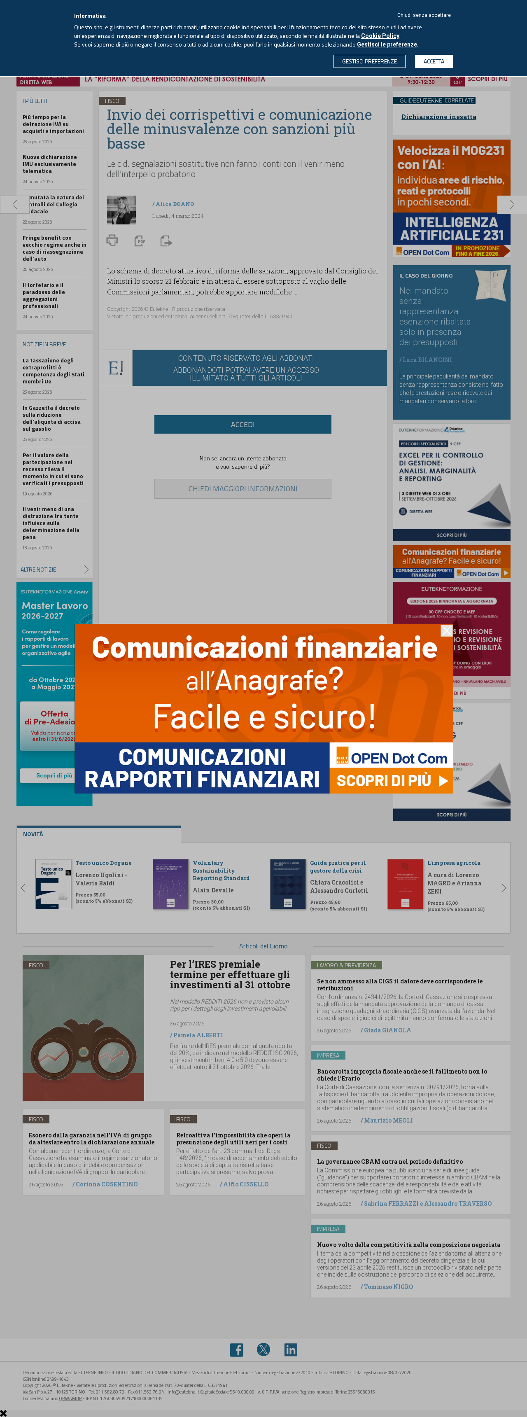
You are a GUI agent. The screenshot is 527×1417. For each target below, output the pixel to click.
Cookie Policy (380, 36)
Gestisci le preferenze (387, 44)
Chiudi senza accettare (424, 15)
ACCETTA (434, 61)
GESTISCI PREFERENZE (369, 61)
